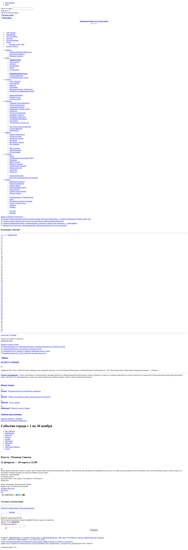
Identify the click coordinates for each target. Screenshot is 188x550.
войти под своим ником (10, 508)
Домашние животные (18, 117)
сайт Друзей (10, 32)
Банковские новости (17, 181)
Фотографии (14, 66)
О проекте (26, 538)
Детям (7, 445)
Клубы (7, 439)
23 (2, 307)
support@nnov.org (90, 538)
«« (2, 235)
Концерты (13, 140)
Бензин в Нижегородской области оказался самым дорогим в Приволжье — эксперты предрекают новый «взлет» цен (47, 219)
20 (2, 302)
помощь (12, 512)
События (18, 419)
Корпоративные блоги (18, 187)
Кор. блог (62, 538)
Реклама (13, 213)
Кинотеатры (9, 433)
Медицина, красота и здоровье (21, 201)
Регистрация (10, 3)
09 (2, 280)
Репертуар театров (16, 138)
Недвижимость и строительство (21, 197)
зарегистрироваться (27, 508)
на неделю (5, 335)
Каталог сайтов (12, 46)
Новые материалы (16, 95)
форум (80, 538)
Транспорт (13, 170)
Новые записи (7, 385)
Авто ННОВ (14, 83)
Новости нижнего (16, 164)
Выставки (9, 443)
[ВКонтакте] (17, 494)
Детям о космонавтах (9, 375)
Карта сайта (35, 538)
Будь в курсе (94, 23)
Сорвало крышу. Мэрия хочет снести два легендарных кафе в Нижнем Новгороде (33, 221)
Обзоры (12, 207)
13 (2, 288)
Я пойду (4, 488)
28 (2, 317)
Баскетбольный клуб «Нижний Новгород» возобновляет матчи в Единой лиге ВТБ (34, 347)
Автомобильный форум (18, 119)
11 (2, 284)
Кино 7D (8, 435)
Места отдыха (15, 148)
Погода (3, 11)
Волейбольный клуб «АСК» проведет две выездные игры (24, 353)
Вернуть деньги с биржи (21, 408)
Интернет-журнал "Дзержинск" (21, 89)
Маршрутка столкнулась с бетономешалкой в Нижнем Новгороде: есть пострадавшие (35, 225)
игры (18, 44)
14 (2, 290)
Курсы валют (14, 189)
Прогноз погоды (16, 168)
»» (5, 235)
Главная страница (7, 419)
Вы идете (11, 488)
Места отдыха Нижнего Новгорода (14, 420)
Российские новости (17, 54)
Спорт (7, 449)
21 (2, 304)
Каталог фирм (15, 185)
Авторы (12, 64)
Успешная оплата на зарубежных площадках (24, 391)
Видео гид (13, 172)
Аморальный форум (17, 107)
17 (2, 296)
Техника (13, 205)
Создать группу (15, 99)
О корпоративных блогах (19, 77)
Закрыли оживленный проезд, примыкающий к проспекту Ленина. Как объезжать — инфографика (40, 223)
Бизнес (7, 180)
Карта (8, 42)
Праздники (14, 87)
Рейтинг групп (15, 97)
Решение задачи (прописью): (11, 518)
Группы (8, 79)
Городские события (12, 447)
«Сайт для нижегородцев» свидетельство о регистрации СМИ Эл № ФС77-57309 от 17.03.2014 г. (37, 541)
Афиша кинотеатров (17, 134)
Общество (13, 111)
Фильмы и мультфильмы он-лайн (22, 91)
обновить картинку (8, 524)
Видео (12, 68)
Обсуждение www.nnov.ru (19, 123)
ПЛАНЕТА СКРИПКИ (10, 362)
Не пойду (4, 490)
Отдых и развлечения (18, 113)
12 (2, 286)
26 (2, 313)
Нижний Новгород (17, 176)
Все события (14, 144)
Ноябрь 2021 (12, 235)
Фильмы (12, 44)
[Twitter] (19, 494)
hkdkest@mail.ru (15, 538)
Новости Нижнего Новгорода (21, 52)
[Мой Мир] (24, 494)
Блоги (7, 58)
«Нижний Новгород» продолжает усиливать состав (22, 349)
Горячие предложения (18, 166)
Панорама (13, 160)
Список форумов (16, 128)
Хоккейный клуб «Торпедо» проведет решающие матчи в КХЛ (26, 351)
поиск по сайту (6, 8)
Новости (8, 50)
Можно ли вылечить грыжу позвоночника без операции (29, 397)
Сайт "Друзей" (15, 81)
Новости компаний (17, 183)
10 (2, 282)
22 (2, 306)
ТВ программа (11, 36)
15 (2, 292)
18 (2, 298)
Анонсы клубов (15, 136)
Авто (11, 199)
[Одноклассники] (21, 494)
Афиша (8, 132)
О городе (8, 154)
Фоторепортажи (12, 40)
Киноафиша (10, 34)
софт (22, 44)
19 (2, 300)
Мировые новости (16, 56)
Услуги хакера (14, 402)
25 (2, 311)
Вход (7, 5)
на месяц (13, 335)
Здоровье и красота (17, 115)
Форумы (9, 38)
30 (2, 321)
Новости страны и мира (10, 344)
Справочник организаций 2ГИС (22, 158)
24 (2, 309)
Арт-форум (14, 121)
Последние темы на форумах (20, 127)
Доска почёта (14, 62)
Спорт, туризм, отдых (18, 203)
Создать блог (14, 70)
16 (2, 294)
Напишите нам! (7, 341)
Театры (8, 437)
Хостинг (13, 211)
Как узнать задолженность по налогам (24, 178)
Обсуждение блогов (17, 105)
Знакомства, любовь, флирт (20, 109)
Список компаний (16, 75)
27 (2, 315)
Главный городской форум (19, 103)
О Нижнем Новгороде (49, 538)
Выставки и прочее (17, 142)
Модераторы (14, 130)
